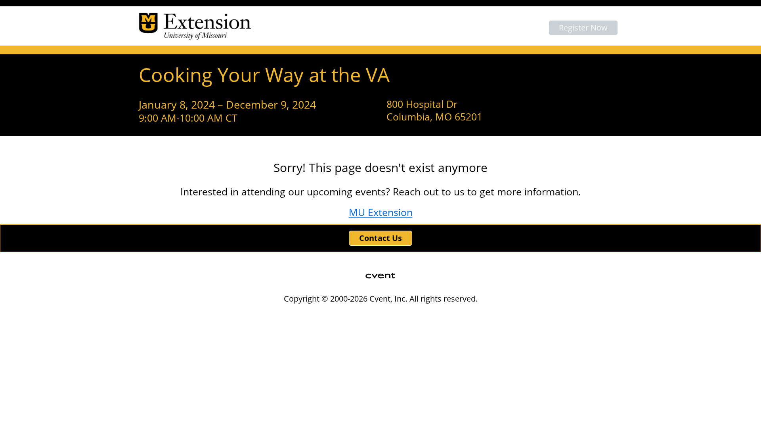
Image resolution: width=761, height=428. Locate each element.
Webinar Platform (499, 315)
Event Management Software (269, 315)
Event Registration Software (424, 315)
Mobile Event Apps (347, 315)
